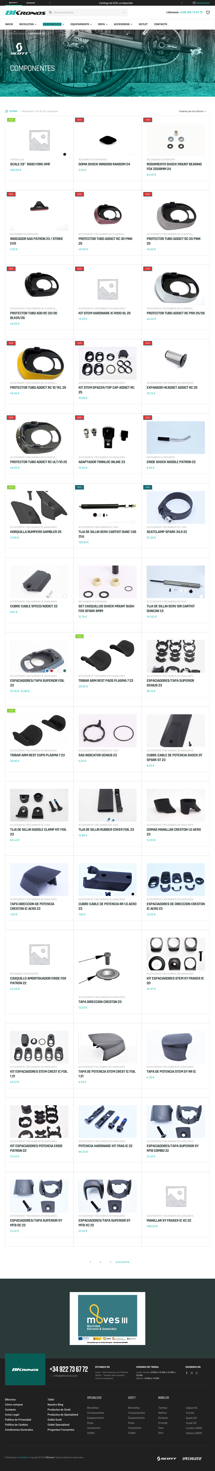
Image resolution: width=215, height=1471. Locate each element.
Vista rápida (23, 185)
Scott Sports (19, 33)
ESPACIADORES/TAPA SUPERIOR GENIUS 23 (170, 683)
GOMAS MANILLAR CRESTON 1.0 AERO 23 (174, 832)
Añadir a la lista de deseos (13, 185)
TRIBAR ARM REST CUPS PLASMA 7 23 (37, 755)
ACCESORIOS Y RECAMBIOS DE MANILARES (101, 308)
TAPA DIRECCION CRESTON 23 (99, 1001)
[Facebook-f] (186, 1373)
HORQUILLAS (17, 159)
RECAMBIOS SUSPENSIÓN (92, 159)
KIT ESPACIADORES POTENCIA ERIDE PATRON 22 (36, 1148)
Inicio (8, 33)
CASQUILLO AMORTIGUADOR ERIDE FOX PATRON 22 (38, 981)
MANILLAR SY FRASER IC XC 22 (169, 1220)
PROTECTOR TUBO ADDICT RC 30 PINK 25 (105, 241)
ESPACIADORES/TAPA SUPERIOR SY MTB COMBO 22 (173, 1148)
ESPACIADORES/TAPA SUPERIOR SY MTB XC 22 (104, 1223)
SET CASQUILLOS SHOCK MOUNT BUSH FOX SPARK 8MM (106, 608)
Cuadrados (22, 1457)
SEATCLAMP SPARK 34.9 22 (167, 531)
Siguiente (123, 1262)
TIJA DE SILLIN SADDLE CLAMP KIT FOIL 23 (38, 832)
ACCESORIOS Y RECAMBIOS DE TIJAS (98, 527)
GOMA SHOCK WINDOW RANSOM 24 (104, 164)
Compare (18, 185)
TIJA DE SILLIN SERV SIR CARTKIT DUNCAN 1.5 (171, 608)
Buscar (124, 12)
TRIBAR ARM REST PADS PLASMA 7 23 (105, 680)
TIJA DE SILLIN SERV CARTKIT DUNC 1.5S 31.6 (107, 534)
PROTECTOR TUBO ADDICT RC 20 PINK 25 (174, 241)
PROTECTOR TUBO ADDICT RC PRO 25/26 (176, 313)
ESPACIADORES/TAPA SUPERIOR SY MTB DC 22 (36, 1223)
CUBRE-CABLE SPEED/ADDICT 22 (33, 606)
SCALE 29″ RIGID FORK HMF (30, 164)
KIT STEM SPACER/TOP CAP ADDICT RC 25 (106, 390)
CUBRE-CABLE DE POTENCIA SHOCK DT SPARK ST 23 (174, 757)
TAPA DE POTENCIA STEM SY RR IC (171, 1071)
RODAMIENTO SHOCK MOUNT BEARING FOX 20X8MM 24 (174, 166)
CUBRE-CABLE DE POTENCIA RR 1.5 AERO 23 (107, 906)
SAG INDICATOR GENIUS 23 (97, 755)
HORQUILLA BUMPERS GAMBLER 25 (35, 531)
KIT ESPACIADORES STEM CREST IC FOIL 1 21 (39, 1074)
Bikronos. (50, 1457)
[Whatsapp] (197, 1373)
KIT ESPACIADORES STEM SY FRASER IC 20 (175, 981)
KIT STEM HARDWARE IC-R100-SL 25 (104, 313)
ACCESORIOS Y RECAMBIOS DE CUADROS (100, 234)
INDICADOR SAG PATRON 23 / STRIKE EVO (36, 241)
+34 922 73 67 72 (68, 1368)
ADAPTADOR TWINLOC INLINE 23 (101, 461)
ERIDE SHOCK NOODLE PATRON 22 (171, 461)
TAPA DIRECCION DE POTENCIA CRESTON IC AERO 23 (32, 906)
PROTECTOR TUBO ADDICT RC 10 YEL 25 (38, 387)
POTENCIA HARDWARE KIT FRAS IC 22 (105, 1145)
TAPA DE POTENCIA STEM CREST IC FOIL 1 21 (107, 1074)
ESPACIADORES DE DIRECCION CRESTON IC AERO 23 (176, 906)
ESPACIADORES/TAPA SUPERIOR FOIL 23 (37, 683)
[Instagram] (191, 1373)
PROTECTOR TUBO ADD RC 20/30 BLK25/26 (33, 315)
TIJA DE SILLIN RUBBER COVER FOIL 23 (106, 829)
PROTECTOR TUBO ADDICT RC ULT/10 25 (38, 461)
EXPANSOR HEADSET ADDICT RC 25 (172, 387)
